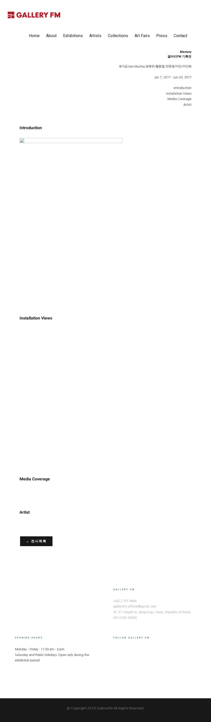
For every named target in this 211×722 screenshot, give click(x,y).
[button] (195, 36)
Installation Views (178, 93)
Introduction (182, 87)
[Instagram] (121, 649)
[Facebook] (114, 649)
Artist (187, 104)
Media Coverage (179, 99)
